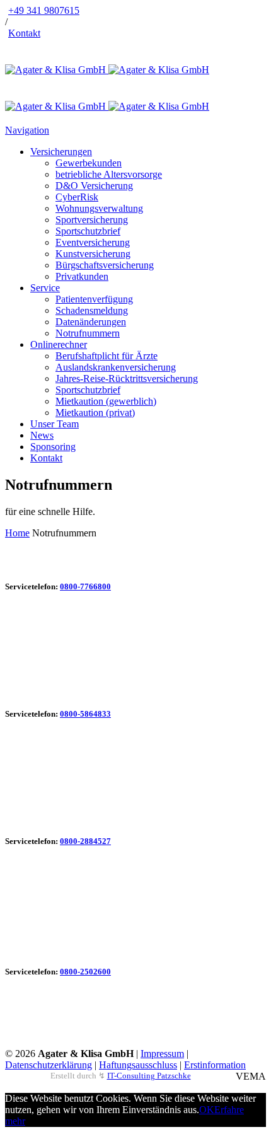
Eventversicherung (92, 242)
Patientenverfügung (94, 299)
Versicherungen (61, 151)
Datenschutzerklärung (48, 1065)
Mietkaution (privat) (95, 412)
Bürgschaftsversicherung (104, 265)
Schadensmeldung (91, 310)
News (42, 435)
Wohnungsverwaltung (99, 208)
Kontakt (24, 33)
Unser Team (54, 424)
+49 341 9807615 (43, 10)
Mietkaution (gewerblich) (105, 401)
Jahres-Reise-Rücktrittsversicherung (126, 378)
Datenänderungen (90, 321)
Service (45, 287)
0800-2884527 (85, 841)
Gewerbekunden (88, 163)
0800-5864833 (85, 714)
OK (206, 1109)
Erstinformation (215, 1065)
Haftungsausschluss (138, 1065)
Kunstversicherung (92, 253)
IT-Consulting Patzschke (149, 1075)
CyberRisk (76, 197)
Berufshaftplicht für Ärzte (106, 355)
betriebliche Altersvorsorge (108, 174)
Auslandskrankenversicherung (115, 367)
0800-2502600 (85, 971)
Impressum (162, 1053)
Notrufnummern (87, 333)
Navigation (27, 130)
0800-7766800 (85, 586)
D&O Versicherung (94, 185)
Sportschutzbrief (87, 231)
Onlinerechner (58, 344)
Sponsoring (53, 446)
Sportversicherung (91, 219)
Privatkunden (81, 276)
